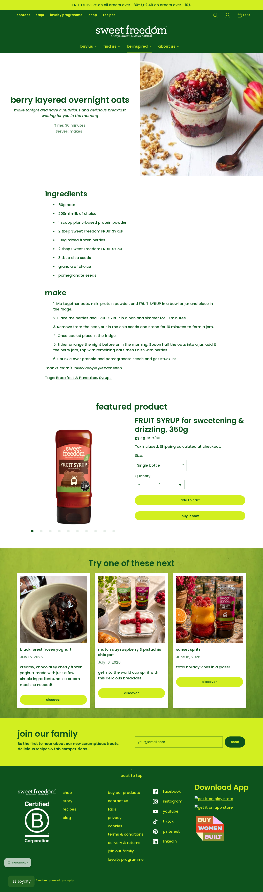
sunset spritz (188, 649)
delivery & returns (124, 842)
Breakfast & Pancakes (76, 377)
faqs (40, 15)
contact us (118, 800)
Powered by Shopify (61, 880)
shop (93, 15)
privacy (114, 817)
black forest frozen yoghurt (46, 649)
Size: (139, 455)
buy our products (124, 792)
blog (67, 817)
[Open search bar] (217, 15)
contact (23, 15)
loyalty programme (66, 15)
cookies (115, 826)
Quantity (142, 476)
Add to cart (190, 500)
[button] (73, 471)
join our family (121, 851)
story (67, 800)
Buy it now (190, 516)
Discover (53, 699)
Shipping (168, 446)
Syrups (105, 377)
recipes (109, 15)
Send (235, 742)
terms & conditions (125, 834)
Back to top (132, 775)
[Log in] (229, 15)
